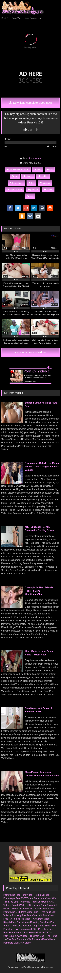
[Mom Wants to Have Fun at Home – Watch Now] (12, 671)
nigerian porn (16, 189)
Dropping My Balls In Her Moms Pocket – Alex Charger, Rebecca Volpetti (42, 466)
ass (50, 169)
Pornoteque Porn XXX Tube (17, 898)
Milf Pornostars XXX (25, 929)
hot (32, 183)
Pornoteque (35, 158)
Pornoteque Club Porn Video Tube (20, 912)
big (16, 176)
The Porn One (37, 936)
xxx (31, 196)
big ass (29, 176)
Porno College (42, 895)
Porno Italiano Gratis (22, 908)
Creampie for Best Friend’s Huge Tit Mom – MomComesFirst (39, 591)
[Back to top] (52, 964)
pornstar (34, 189)
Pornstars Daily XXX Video (17, 943)
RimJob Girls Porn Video (17, 902)
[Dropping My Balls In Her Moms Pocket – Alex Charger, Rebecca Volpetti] (12, 483)
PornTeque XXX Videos (15, 936)
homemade (17, 183)
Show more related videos (30, 352)
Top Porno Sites (42, 925)
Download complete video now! (32, 102)
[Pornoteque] (25, 8)
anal (39, 169)
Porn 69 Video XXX (21, 905)
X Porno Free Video (20, 919)
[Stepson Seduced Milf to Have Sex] (12, 422)
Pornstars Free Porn (19, 169)
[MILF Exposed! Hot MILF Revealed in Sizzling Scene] (12, 546)
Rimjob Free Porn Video (15, 922)
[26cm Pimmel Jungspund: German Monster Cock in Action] (12, 791)
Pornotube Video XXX (45, 898)
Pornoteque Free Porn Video (17, 895)
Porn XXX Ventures (21, 925)
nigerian (46, 183)
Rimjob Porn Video (44, 908)
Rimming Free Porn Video (25, 915)
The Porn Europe (15, 939)
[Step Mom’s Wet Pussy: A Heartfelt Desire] (12, 728)
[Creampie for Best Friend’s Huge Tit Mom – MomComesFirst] (12, 607)
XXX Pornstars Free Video (40, 939)
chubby (44, 176)
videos (49, 189)
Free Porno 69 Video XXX (37, 932)
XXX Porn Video (41, 919)
